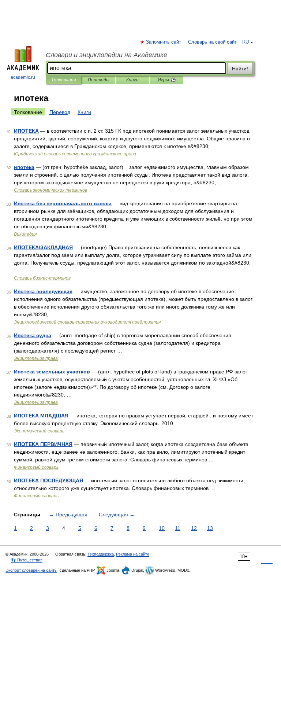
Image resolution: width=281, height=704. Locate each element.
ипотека (24, 167)
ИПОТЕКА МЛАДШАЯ (41, 416)
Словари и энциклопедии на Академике (106, 55)
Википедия (25, 234)
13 (210, 528)
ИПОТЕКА (26, 131)
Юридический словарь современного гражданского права (75, 153)
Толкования (63, 79)
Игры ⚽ (167, 79)
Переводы (98, 79)
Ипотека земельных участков (52, 372)
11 (177, 528)
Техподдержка (100, 554)
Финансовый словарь (36, 467)
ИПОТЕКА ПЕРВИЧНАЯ (43, 444)
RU (245, 42)
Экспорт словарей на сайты (31, 570)
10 (162, 528)
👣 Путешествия (26, 560)
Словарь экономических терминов (50, 190)
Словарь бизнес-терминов (42, 278)
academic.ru (23, 77)
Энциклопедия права (36, 358)
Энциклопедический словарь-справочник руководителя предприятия (87, 322)
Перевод (59, 112)
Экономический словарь (39, 431)
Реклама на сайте (132, 554)
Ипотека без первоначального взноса (63, 203)
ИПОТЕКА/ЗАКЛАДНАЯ (43, 247)
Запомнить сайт (164, 42)
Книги (132, 79)
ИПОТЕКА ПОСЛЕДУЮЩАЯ (48, 480)
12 (194, 528)
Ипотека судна (32, 335)
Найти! (240, 68)
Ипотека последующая (43, 291)
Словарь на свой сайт (212, 42)
